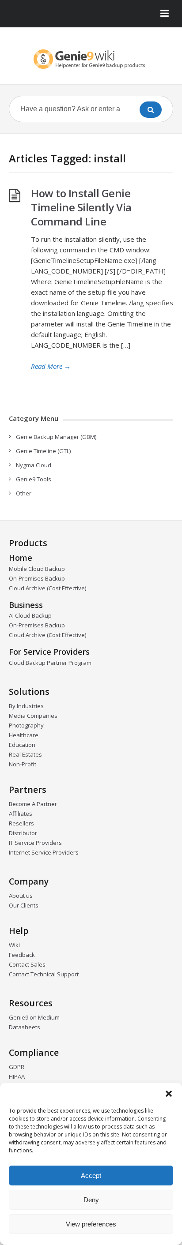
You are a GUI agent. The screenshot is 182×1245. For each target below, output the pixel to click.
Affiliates (20, 814)
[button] (168, 1093)
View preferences (91, 1224)
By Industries (26, 706)
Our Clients (23, 905)
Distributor (23, 833)
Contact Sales (27, 964)
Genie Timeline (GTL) (43, 451)
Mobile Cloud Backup (37, 569)
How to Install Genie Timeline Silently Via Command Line (81, 207)
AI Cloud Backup (30, 615)
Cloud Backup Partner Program (50, 663)
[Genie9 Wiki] (91, 59)
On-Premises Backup (37, 578)
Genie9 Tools (33, 479)
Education (22, 745)
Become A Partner (33, 804)
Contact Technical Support (44, 974)
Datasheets (24, 1027)
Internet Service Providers (44, 852)
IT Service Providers (35, 843)
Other (23, 493)
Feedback (22, 955)
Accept (91, 1175)
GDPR (16, 1067)
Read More (51, 366)
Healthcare (23, 735)
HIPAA (17, 1076)
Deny (91, 1200)
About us (21, 896)
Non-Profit (22, 764)
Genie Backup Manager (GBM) (56, 437)
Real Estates (25, 754)
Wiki (14, 945)
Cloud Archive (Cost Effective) (47, 588)
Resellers (21, 823)
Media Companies (33, 716)
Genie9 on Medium (34, 1017)
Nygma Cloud (33, 465)
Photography (26, 725)
